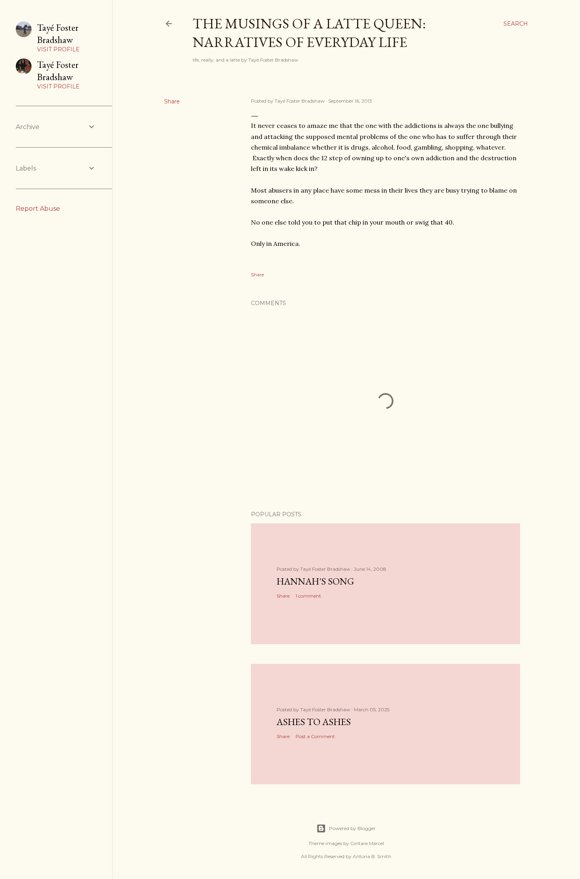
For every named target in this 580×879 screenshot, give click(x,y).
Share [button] (172, 101)
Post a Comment (315, 736)
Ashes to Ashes (314, 722)
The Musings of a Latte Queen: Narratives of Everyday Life (309, 32)
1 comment (308, 596)
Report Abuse (38, 208)
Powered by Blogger (352, 828)
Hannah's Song (315, 581)
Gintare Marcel (367, 843)
